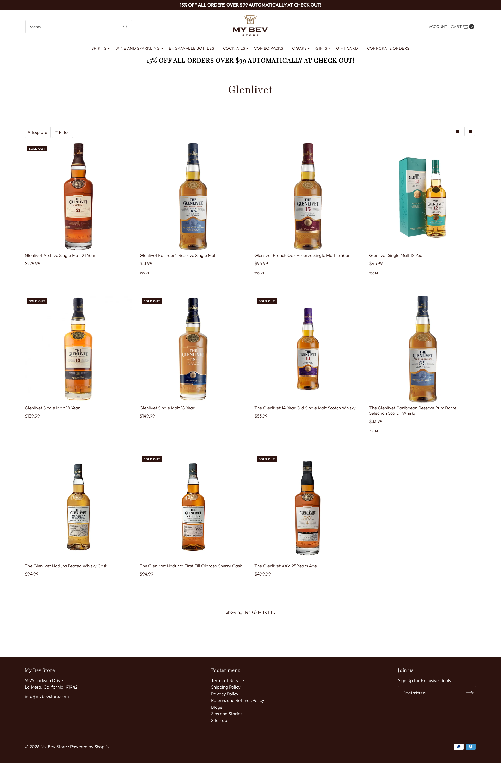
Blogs (216, 707)
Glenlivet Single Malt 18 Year (52, 407)
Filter (64, 132)
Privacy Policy (224, 693)
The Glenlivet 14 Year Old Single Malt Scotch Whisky (305, 407)
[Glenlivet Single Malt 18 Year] (78, 349)
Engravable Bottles (191, 48)
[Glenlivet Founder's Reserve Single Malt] (193, 196)
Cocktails (234, 48)
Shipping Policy (226, 687)
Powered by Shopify (90, 746)
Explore (39, 132)
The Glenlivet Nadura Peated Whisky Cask (66, 565)
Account (438, 26)
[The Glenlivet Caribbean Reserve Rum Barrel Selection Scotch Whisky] (422, 349)
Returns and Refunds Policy (237, 700)
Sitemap (219, 720)
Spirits (99, 48)
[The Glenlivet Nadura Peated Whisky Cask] (78, 507)
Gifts (321, 48)
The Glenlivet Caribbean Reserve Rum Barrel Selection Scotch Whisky (413, 410)
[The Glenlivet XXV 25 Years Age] (307, 507)
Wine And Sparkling (137, 48)
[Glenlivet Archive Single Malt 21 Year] (78, 196)
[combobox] (78, 26)
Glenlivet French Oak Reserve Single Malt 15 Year (302, 255)
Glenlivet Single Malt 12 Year (396, 255)
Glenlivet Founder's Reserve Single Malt (178, 255)
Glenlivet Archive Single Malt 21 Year (60, 255)
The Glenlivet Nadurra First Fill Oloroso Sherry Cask (191, 565)
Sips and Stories (226, 713)
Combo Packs (268, 48)
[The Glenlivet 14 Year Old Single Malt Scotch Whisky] (307, 349)
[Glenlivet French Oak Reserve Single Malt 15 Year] (307, 196)
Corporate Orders (388, 48)
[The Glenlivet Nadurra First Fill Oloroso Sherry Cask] (193, 507)
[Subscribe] (469, 692)
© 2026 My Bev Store (46, 746)
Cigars (299, 48)
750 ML (145, 273)
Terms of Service (227, 680)
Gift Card (347, 48)
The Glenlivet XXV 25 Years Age (285, 565)
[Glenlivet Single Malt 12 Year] (422, 196)
